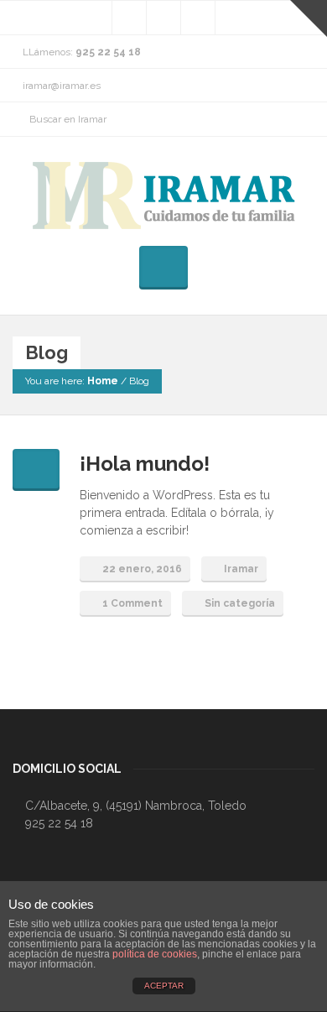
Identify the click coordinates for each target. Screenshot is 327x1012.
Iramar (241, 569)
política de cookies (154, 954)
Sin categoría (240, 603)
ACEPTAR (164, 985)
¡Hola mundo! (145, 463)
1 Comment (132, 603)
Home (102, 381)
